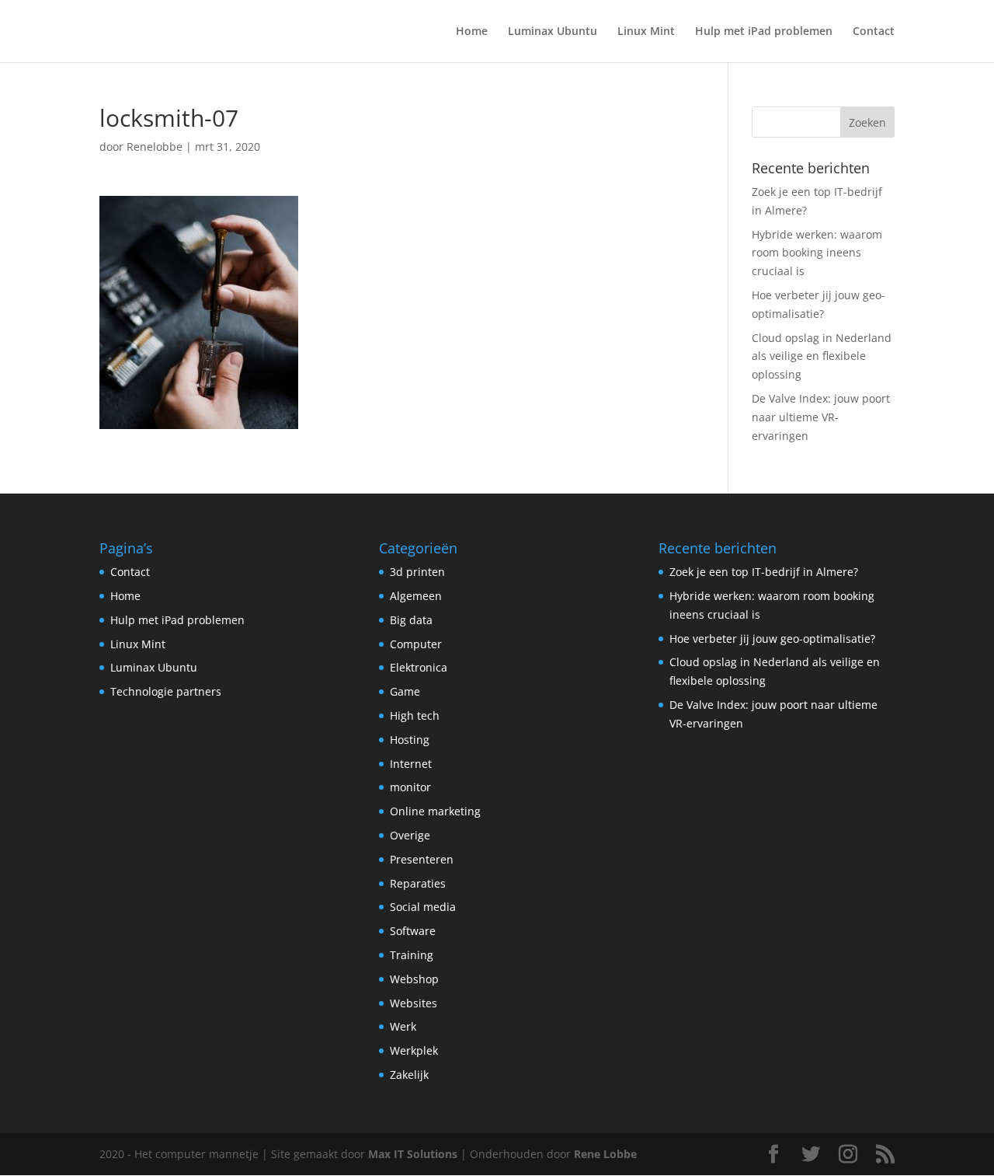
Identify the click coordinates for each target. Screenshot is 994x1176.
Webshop (414, 979)
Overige (410, 835)
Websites (413, 1003)
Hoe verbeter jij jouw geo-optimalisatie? (772, 638)
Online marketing (435, 811)
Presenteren (422, 859)
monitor (410, 787)
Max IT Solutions (412, 1153)
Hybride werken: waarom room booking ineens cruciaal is (817, 253)
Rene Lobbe (605, 1153)
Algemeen (416, 595)
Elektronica (418, 667)
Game (405, 691)
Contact (874, 32)
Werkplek (414, 1050)
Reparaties (418, 883)
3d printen (417, 571)
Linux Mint (646, 32)
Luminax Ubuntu (552, 32)
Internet (411, 763)
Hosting (409, 739)
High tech (415, 715)
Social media (423, 906)
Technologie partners (165, 691)
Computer (416, 644)
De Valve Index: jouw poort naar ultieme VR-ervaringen (821, 417)
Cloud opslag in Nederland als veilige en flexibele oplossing (821, 356)
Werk (403, 1026)
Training (411, 954)
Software (413, 930)
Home (472, 32)
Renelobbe (154, 146)
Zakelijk (409, 1074)
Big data (411, 619)
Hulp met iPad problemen (763, 32)
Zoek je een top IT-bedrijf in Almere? (763, 571)
